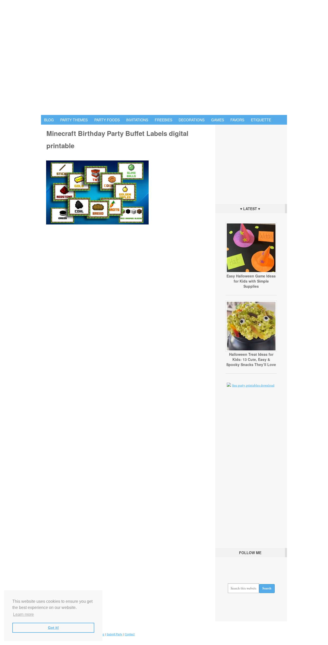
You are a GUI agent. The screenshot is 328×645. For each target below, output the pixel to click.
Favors (237, 119)
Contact (130, 634)
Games (217, 119)
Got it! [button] (53, 628)
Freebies (163, 119)
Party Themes (74, 119)
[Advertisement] (251, 163)
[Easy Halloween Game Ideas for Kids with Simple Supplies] (251, 272)
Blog (49, 119)
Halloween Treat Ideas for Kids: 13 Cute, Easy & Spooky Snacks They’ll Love (251, 359)
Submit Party (114, 634)
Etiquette (261, 119)
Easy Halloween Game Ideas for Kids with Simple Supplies (251, 281)
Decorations (191, 119)
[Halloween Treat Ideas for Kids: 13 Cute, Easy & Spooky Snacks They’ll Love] (251, 350)
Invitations (137, 119)
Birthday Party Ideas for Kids (164, 57)
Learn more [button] (23, 614)
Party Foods (107, 119)
